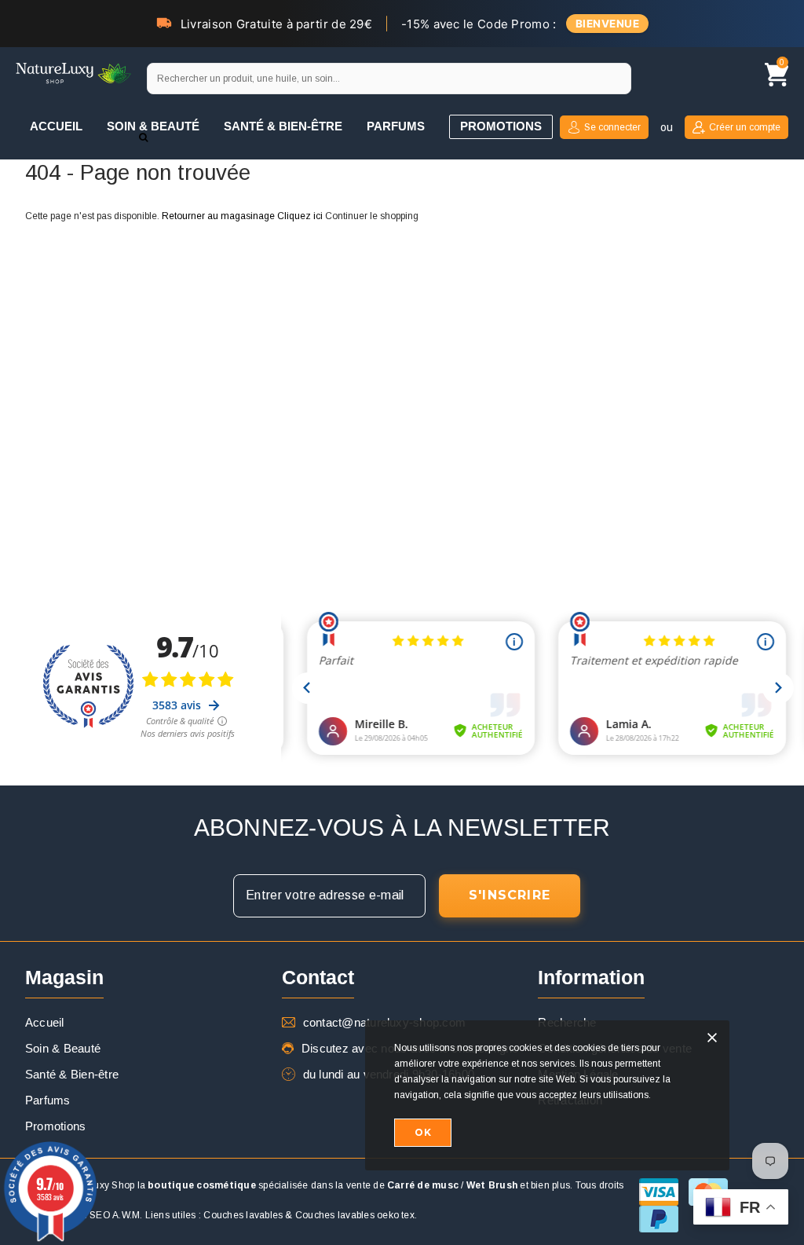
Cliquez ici (301, 216)
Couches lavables (243, 1215)
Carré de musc (423, 1185)
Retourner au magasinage (218, 216)
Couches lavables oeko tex (355, 1215)
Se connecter (612, 127)
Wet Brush (491, 1185)
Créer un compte (744, 127)
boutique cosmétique (202, 1185)
